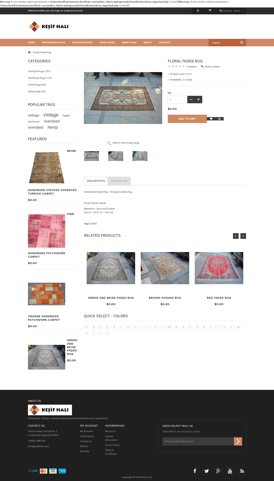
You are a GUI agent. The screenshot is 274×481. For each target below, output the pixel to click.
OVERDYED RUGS (82, 42)
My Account (86, 431)
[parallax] (137, 410)
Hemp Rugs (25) (36, 91)
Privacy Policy (112, 445)
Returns (84, 446)
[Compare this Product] (219, 118)
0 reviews (192, 66)
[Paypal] (33, 471)
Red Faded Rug (219, 298)
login (57, 10)
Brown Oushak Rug (165, 298)
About (148, 42)
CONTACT (165, 42)
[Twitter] (206, 471)
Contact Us (86, 441)
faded (66, 115)
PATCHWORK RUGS (53, 42)
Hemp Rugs (129, 42)
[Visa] (53, 471)
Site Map (84, 451)
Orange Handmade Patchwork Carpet (44, 317)
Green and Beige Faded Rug (72, 347)
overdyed (52, 121)
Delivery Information (111, 438)
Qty (169, 92)
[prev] (236, 236)
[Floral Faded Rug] (94, 156)
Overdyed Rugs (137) (39, 71)
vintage (33, 115)
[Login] (198, 10)
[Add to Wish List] (211, 118)
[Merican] (62, 471)
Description (96, 181)
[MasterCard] (43, 471)
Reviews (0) (119, 181)
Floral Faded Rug (42, 52)
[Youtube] (230, 471)
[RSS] (241, 471)
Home (31, 42)
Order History (87, 436)
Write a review (212, 66)
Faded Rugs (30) (37, 84)
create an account (73, 10)
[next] (243, 236)
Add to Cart (187, 118)
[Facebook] (194, 471)
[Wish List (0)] (210, 10)
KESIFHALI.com (143, 477)
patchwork (34, 121)
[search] (241, 42)
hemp (53, 127)
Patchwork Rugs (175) (40, 78)
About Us (110, 431)
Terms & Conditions (111, 452)
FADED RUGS (107, 42)
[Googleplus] (218, 471)
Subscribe (238, 441)
